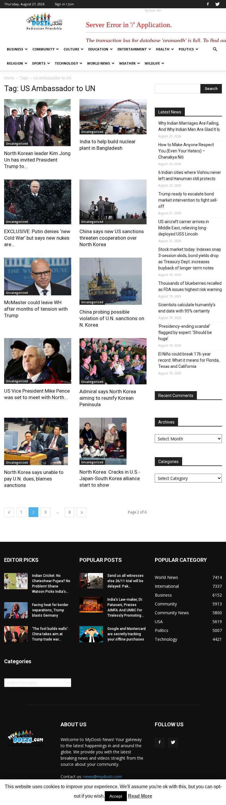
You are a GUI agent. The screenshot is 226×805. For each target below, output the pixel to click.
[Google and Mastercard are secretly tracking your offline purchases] (91, 634)
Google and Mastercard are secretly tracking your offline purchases (126, 634)
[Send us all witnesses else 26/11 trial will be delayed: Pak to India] (91, 581)
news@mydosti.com (102, 776)
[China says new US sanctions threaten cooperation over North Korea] (113, 202)
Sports (39, 63)
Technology (66, 63)
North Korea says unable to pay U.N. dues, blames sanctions (34, 478)
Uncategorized (17, 143)
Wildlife (152, 63)
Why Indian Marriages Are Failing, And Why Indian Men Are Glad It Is (189, 126)
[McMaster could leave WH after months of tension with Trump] (37, 276)
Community (43, 49)
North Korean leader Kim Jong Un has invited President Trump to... (37, 159)
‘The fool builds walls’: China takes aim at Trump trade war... (50, 634)
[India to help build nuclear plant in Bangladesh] (113, 116)
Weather (127, 63)
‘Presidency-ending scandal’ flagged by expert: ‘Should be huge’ (185, 332)
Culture (71, 49)
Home (9, 77)
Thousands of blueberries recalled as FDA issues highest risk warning (190, 286)
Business (15, 49)
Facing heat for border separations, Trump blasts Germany (50, 610)
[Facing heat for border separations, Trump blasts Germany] (16, 610)
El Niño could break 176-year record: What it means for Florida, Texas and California (189, 360)
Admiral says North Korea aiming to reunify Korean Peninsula (107, 397)
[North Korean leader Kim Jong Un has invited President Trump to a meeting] (37, 122)
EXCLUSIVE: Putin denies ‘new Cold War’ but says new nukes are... (37, 237)
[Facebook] (207, 4)
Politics (186, 49)
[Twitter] (217, 4)
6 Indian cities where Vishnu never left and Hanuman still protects (189, 175)
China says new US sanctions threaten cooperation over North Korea (111, 237)
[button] (215, 49)
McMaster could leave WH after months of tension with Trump (36, 308)
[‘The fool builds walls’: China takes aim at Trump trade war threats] (16, 634)
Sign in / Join (64, 4)
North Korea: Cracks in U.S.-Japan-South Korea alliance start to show (109, 478)
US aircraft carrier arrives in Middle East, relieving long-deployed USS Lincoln (183, 227)
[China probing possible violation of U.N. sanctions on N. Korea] (113, 281)
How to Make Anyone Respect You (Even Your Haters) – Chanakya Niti (186, 150)
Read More (140, 796)
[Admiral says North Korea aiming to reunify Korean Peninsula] (113, 361)
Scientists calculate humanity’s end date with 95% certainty (186, 307)
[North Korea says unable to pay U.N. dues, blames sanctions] (37, 441)
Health (163, 49)
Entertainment (132, 49)
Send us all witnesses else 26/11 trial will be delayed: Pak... (125, 581)
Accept (115, 796)
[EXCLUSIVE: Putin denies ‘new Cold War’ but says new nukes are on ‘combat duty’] (37, 202)
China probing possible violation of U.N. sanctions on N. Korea (111, 318)
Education (98, 49)
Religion (15, 63)
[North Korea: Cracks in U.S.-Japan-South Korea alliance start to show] (113, 441)
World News (98, 63)
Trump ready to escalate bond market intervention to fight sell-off (188, 200)
